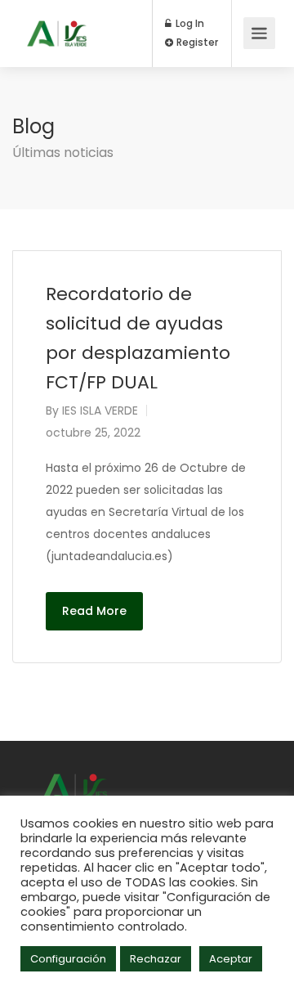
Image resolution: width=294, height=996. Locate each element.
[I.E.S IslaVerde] (56, 21)
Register (196, 42)
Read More (94, 611)
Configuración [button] (68, 959)
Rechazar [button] (155, 959)
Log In (188, 23)
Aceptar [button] (230, 959)
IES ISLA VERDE (100, 410)
